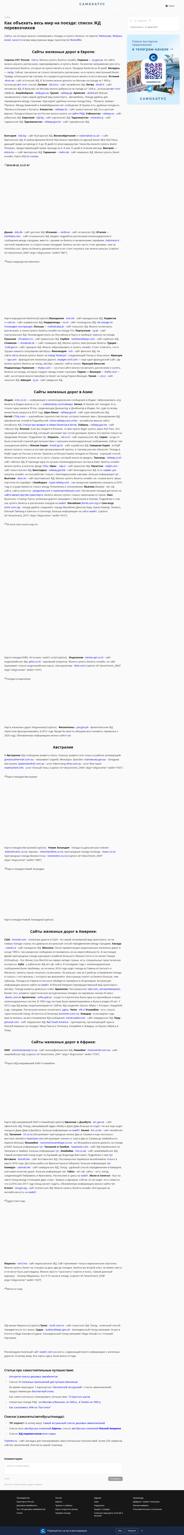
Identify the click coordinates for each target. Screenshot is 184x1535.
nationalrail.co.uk (89, 135)
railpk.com (111, 466)
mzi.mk (70, 318)
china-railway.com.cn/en (63, 420)
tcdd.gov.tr (11, 347)
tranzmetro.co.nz (57, 855)
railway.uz (108, 113)
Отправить (115, 1478)
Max (120, 1530)
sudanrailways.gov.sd (57, 1329)
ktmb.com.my (90, 503)
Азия (96, 1501)
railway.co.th (114, 457)
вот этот (22, 84)
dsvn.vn (22, 478)
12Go (45, 466)
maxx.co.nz (108, 851)
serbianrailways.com (83, 338)
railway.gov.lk (68, 412)
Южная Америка (140, 1505)
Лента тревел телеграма (79, 9)
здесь (65, 1009)
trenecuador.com (75, 1017)
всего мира (37, 1433)
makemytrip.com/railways (58, 404)
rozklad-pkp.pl (56, 326)
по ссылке (32, 156)
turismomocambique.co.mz (56, 1142)
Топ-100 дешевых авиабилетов (31, 1509)
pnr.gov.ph (82, 727)
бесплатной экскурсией (67, 1387)
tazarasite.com (35, 1138)
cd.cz (103, 376)
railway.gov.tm (52, 121)
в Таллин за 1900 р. (90, 1402)
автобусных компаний (42, 1428)
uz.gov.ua (97, 59)
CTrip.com (19, 416)
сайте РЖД (78, 113)
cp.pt (95, 330)
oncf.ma (22, 1263)
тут (44, 437)
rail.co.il (65, 437)
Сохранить (142, 20)
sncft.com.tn (57, 1325)
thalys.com (44, 367)
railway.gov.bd (57, 470)
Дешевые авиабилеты (27, 1505)
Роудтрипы (99, 1505)
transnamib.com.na (99, 1050)
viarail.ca (11, 947)
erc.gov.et (98, 1122)
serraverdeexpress (109, 989)
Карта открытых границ (66, 1509)
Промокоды (130, 9)
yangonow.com (41, 490)
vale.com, (93, 989)
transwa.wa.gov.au (95, 759)
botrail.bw (24, 1159)
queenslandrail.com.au (31, 763)
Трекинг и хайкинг (63, 1505)
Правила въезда (63, 1513)
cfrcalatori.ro (25, 338)
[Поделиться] (150, 20)
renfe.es (65, 232)
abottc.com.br (13, 997)
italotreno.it (112, 240)
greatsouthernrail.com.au (19, 759)
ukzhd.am (92, 92)
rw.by (10, 72)
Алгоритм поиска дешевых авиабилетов (33, 1376)
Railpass (117, 35)
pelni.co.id (35, 661)
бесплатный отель (43, 1391)
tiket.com (79, 665)
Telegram (132, 1530)
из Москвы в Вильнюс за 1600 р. (58, 1402)
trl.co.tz (27, 1134)
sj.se (35, 380)
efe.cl (82, 1009)
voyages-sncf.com (67, 359)
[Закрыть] (142, 1531)
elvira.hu (9, 152)
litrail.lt (100, 84)
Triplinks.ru (10, 1440)
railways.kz (61, 109)
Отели (99, 9)
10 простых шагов (79, 1396)
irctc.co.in (20, 400)
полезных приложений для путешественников (49, 1381)
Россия (58, 1498)
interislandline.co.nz (51, 851)
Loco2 (15, 40)
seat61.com (46, 1351)
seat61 (62, 503)
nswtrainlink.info (14, 767)
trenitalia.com (12, 236)
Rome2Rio (76, 40)
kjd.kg (40, 117)
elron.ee (9, 80)
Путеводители (54, 9)
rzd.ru (35, 59)
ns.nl (65, 322)
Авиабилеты (113, 9)
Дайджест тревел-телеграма (146, 1501)
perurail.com (11, 1022)
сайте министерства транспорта (23, 494)
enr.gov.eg (21, 1188)
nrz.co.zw (80, 1150)
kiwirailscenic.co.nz (16, 851)
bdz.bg (22, 135)
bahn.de (64, 152)
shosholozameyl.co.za (24, 1050)
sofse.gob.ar (45, 997)
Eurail (7, 40)
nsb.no (11, 322)
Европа (58, 1501)
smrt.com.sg (12, 507)
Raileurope (105, 35)
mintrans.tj (97, 117)
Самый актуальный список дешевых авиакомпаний (74, 1423)
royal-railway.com (59, 482)
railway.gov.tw (99, 424)
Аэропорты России (25, 1501)
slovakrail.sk (27, 343)
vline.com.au (73, 763)
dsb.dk (18, 232)
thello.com (111, 371)
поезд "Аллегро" (57, 355)
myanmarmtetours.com (66, 490)
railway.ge (66, 92)
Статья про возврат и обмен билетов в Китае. (50, 424)
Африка (97, 1498)
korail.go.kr (56, 445)
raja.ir (62, 466)
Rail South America (57, 1022)
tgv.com (12, 359)
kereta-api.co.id (94, 657)
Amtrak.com (19, 939)
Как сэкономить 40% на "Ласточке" (30, 1407)
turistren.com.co (68, 1013)
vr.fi (71, 351)
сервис (107, 470)
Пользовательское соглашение (147, 1509)
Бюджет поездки (102, 1509)
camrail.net (24, 1167)
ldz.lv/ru (53, 84)
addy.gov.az (42, 92)
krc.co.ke (96, 1130)
